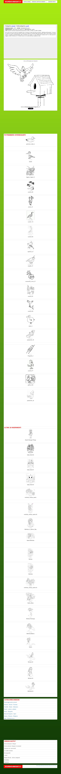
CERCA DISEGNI (26, 1)
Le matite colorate (8, 750)
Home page (38, 765)
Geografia (10, 711)
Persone (10, 716)
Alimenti (6, 704)
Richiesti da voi (10, 718)
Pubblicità (6, 762)
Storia (5, 711)
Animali (10, 704)
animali (13, 26)
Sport (15, 713)
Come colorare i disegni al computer (12, 746)
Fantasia (15, 704)
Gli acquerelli (7, 753)
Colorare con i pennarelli (10, 748)
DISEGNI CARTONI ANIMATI (38, 1)
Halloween (15, 707)
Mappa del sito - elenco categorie (12, 757)
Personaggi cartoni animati (10, 702)
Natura (5, 716)
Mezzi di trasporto (8, 713)
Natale (10, 707)
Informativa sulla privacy (48, 765)
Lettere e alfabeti (12, 709)
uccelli (27, 26)
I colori (5, 755)
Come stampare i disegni (10, 743)
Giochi (5, 709)
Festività (6, 707)
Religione (15, 716)
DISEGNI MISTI (52, 1)
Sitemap (42, 765)
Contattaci (6, 760)
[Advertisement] (32, 13)
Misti (5, 718)
